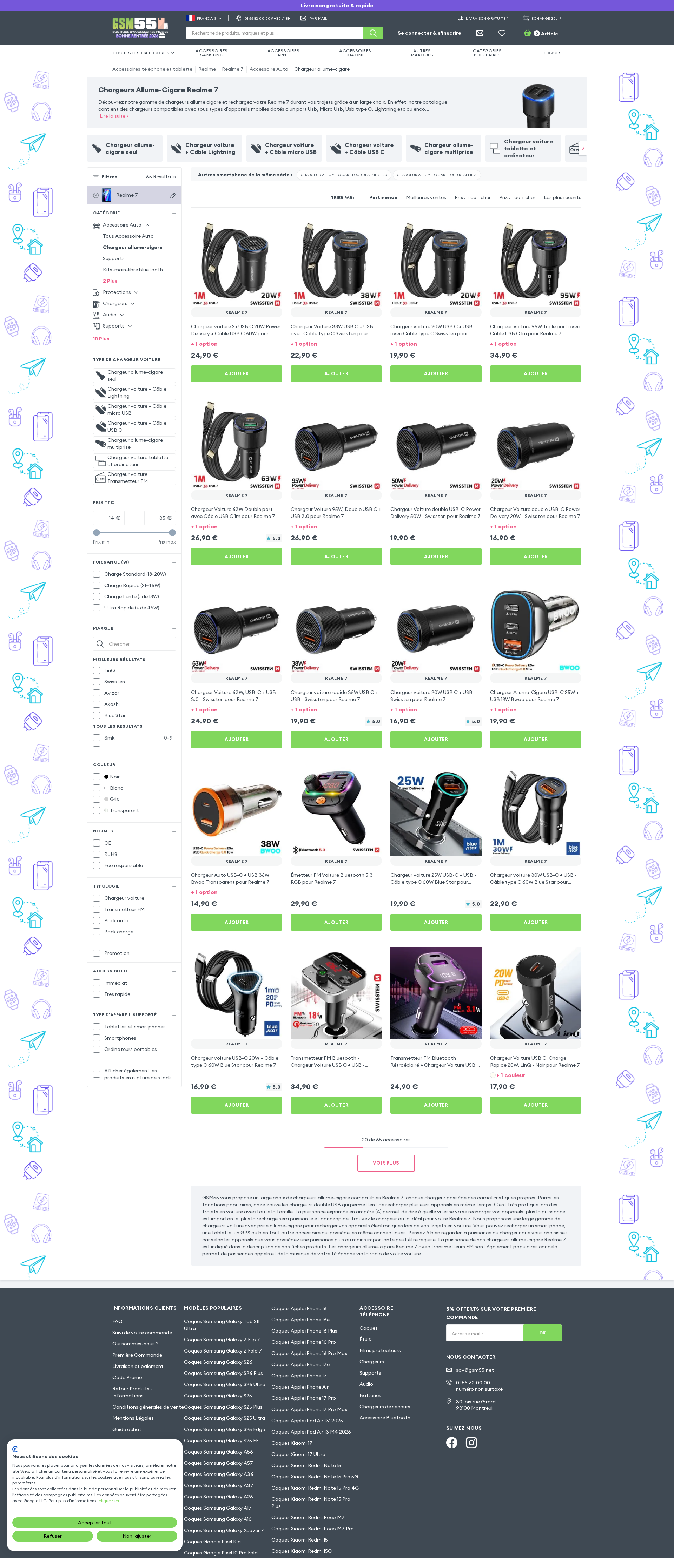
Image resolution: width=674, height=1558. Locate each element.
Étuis (365, 1339)
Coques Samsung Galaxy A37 (218, 1485)
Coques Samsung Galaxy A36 (218, 1474)
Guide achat (126, 1429)
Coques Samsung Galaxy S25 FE (221, 1440)
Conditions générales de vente (148, 1407)
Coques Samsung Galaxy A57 (218, 1463)
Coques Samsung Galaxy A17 (218, 1508)
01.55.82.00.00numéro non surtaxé (479, 1386)
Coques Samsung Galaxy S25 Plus (223, 1407)
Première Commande (137, 1355)
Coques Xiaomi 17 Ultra (298, 1454)
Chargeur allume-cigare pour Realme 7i (437, 175)
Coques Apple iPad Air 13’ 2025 (307, 1420)
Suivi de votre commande (142, 1332)
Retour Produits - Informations (132, 1392)
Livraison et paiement (138, 1366)
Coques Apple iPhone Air (300, 1387)
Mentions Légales (133, 1418)
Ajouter (237, 373)
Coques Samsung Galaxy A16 (218, 1519)
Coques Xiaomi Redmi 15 (299, 1540)
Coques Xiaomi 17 (291, 1443)
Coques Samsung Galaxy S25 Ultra (224, 1418)
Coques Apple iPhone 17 (299, 1375)
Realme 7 (233, 69)
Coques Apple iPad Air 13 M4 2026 (311, 1432)
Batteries (370, 1395)
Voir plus (386, 1163)
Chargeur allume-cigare (322, 69)
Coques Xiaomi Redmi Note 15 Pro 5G (314, 1476)
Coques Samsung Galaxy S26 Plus (223, 1373)
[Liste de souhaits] (501, 32)
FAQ (117, 1321)
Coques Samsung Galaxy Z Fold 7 (223, 1351)
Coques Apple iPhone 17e (300, 1364)
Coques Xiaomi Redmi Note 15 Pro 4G (315, 1488)
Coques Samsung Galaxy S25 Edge (224, 1429)
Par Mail (319, 18)
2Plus (110, 281)
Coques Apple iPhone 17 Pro (303, 1398)
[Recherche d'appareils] (173, 195)
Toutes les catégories (141, 52)
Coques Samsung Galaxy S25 (218, 1395)
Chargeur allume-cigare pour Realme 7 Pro (344, 175)
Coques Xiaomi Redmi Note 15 (306, 1465)
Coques (368, 1328)
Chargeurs (371, 1361)
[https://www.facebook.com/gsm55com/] (451, 1442)
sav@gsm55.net (475, 1370)
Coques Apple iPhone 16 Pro (303, 1342)
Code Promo (127, 1377)
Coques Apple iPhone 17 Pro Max (309, 1409)
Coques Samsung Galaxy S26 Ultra (224, 1384)
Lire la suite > (114, 116)
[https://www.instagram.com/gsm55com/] (471, 1442)
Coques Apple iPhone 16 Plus (304, 1331)
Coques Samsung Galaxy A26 (218, 1496)
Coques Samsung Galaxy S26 (218, 1362)
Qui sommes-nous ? (135, 1344)
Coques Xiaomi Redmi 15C (301, 1551)
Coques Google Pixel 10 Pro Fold (221, 1553)
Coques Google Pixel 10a (212, 1541)
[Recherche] (373, 33)
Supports (114, 258)
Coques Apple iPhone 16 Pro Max (309, 1353)
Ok (542, 1332)
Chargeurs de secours (384, 1406)
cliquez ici (109, 1500)
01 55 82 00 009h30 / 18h (268, 18)
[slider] (96, 532)
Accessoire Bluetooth (384, 1418)
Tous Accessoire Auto (128, 236)
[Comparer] (258, 225)
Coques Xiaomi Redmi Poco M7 (308, 1517)
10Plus (101, 339)
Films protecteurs (380, 1350)
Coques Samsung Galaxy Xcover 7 (224, 1530)
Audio (366, 1384)
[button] (236, 343)
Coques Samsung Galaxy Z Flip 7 (222, 1339)
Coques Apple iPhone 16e (300, 1319)
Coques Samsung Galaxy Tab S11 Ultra (221, 1324)
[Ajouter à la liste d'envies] (272, 225)
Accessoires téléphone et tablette (152, 69)
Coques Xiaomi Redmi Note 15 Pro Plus (310, 1502)
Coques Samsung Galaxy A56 (218, 1452)
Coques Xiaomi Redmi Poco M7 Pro (312, 1528)
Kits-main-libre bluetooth (133, 270)
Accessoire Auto (269, 69)
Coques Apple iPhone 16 (299, 1308)
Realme (207, 69)
